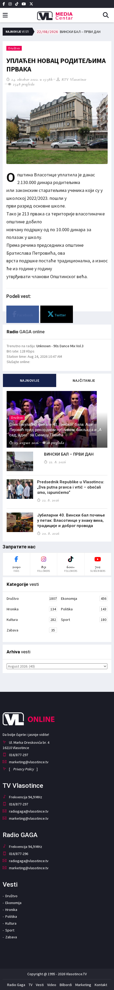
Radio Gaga (16, 984)
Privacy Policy (23, 769)
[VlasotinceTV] (57, 14)
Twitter (60, 315)
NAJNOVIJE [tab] (30, 380)
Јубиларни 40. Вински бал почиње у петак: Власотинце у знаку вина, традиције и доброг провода (71, 520)
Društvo (14, 48)
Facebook (24, 315)
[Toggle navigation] (5, 15)
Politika (83, 609)
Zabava (31, 630)
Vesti (40, 984)
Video (51, 984)
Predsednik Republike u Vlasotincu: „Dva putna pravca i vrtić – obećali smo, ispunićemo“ (70, 487)
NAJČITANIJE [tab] (84, 380)
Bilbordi (66, 984)
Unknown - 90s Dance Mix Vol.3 (60, 346)
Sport (83, 619)
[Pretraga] (108, 15)
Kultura (31, 619)
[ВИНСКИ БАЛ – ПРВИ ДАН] (20, 461)
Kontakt (101, 984)
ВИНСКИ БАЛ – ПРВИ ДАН (68, 31)
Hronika (31, 609)
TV (30, 984)
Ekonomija (83, 598)
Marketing (83, 984)
